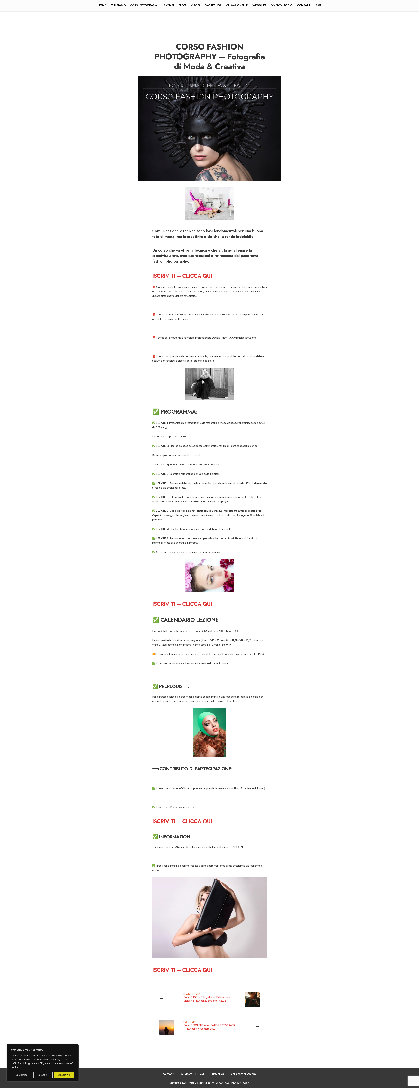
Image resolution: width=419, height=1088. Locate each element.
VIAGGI (196, 5)
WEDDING (259, 5)
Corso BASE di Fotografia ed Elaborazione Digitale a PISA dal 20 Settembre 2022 (207, 997)
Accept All (64, 1074)
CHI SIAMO (118, 5)
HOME (102, 5)
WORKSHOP (213, 5)
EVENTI (169, 5)
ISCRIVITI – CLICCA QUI (182, 276)
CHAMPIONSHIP (237, 5)
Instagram (218, 1074)
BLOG (182, 5)
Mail (202, 1074)
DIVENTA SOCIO (281, 5)
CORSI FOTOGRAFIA (143, 5)
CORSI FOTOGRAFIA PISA (243, 1074)
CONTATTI (304, 5)
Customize (21, 1074)
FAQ (318, 5)
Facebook (168, 1074)
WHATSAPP (186, 1074)
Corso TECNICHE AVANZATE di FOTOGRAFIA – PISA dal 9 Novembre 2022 (209, 1025)
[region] (43, 1062)
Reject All (43, 1074)
